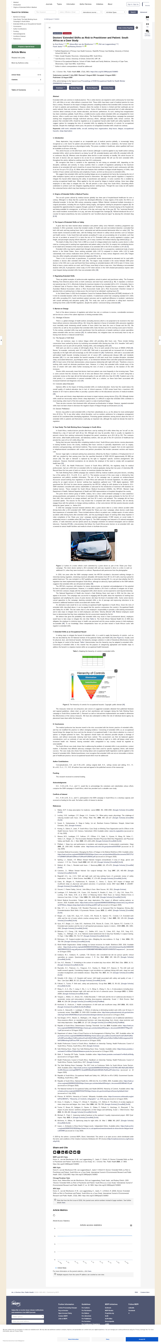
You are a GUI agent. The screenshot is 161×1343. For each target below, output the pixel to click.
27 (100, 355)
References (17, 39)
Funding (16, 31)
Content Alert (144, 1292)
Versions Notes (108, 88)
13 (127, 247)
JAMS (107, 1324)
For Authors (86, 1308)
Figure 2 (120, 638)
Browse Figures (76, 88)
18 (97, 270)
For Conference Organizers (91, 1324)
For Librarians (86, 1316)
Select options (18, 1317)
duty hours (113, 128)
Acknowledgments (19, 34)
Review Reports (92, 88)
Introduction (17, 5)
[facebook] (67, 1153)
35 (80, 519)
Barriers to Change (19, 17)
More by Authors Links (20, 63)
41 (111, 638)
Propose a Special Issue (26, 46)
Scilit (60, 812)
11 (128, 230)
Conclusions (17, 26)
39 (113, 612)
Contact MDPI (63, 1316)
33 (62, 463)
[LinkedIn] (63, 1153)
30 (117, 376)
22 (82, 332)
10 (55, 216)
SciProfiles (108, 1319)
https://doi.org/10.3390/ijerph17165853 (104, 72)
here (63, 1203)
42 (123, 704)
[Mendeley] (78, 1153)
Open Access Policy (65, 1313)
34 (132, 468)
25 (89, 350)
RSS (136, 1292)
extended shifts (75, 128)
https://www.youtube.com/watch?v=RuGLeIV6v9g (116, 1054)
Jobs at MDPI (62, 1319)
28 (121, 355)
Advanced (143, 12)
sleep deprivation (66, 131)
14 (126, 254)
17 (64, 268)
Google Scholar (119, 810)
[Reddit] (75, 1153)
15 (94, 256)
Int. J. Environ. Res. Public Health (23, 1292)
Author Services (85, 4)
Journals (49, 4)
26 (102, 353)
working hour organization (98, 128)
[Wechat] (71, 1153)
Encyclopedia (109, 1321)
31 (121, 406)
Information (70, 4)
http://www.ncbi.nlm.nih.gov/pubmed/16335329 (103, 846)
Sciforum (108, 1308)
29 (61, 357)
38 (92, 584)
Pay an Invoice (63, 1310)
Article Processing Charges (67, 1308)
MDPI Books (109, 1310)
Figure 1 (89, 519)
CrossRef (129, 810)
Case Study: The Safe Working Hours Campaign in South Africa (25, 20)
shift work (64, 128)
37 (108, 579)
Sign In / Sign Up (133, 4)
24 (132, 348)
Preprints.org (109, 1313)
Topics (59, 4)
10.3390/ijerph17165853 (51, 19)
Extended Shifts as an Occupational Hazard (27, 24)
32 (60, 459)
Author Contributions (20, 29)
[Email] (55, 1153)
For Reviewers (86, 1310)
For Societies (86, 1321)
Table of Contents (19, 90)
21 (79, 323)
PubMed (101, 1001)
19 (86, 300)
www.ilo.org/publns (116, 831)
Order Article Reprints (125, 28)
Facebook (131, 1310)
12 (126, 240)
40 (63, 623)
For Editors (85, 1313)
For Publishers (86, 1319)
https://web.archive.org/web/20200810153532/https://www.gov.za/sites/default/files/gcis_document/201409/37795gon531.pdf (96, 1028)
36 (71, 524)
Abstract (16, 2)
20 (119, 303)
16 (87, 261)
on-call (84, 128)
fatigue (120, 128)
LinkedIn (131, 1308)
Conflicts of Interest (19, 36)
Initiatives (99, 4)
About (110, 4)
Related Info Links (18, 57)
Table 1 (92, 619)
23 (110, 346)
